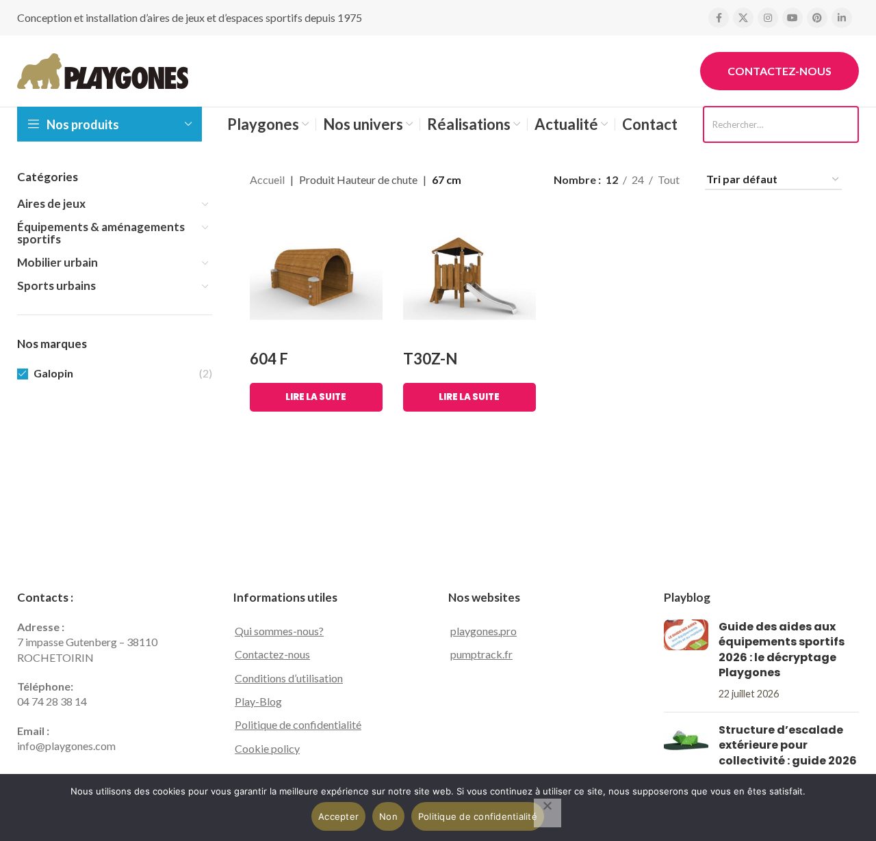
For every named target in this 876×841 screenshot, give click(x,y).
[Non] (547, 813)
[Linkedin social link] (842, 18)
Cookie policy (267, 748)
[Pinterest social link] (817, 18)
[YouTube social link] (792, 18)
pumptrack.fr (481, 654)
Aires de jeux (51, 203)
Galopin (53, 372)
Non (388, 816)
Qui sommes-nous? (279, 630)
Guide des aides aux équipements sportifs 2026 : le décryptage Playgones (782, 649)
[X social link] (743, 18)
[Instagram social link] (768, 18)
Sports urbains (56, 285)
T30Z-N (430, 358)
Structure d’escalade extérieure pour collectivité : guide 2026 (788, 745)
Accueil (267, 179)
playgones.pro (483, 630)
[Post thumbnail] (686, 660)
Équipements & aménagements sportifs (101, 232)
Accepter (338, 816)
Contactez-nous (779, 70)
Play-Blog (258, 701)
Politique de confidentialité (298, 724)
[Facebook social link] (718, 18)
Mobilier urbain (57, 262)
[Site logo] (102, 69)
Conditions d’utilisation (289, 677)
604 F (269, 358)
